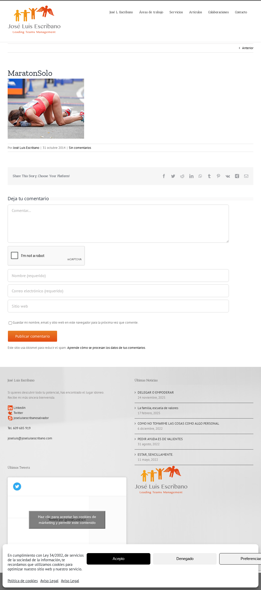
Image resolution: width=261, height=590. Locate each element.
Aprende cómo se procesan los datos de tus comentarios (106, 348)
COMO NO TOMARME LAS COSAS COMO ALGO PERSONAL (178, 423)
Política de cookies (23, 580)
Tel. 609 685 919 (19, 428)
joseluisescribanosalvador (31, 418)
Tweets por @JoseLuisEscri (67, 520)
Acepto (118, 558)
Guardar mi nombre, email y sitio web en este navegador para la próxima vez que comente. (75, 322)
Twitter (18, 413)
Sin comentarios (80, 148)
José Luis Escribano (26, 148)
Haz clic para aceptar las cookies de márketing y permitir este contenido (67, 520)
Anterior (247, 48)
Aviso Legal (49, 580)
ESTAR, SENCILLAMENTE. (155, 454)
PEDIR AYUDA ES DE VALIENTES (160, 439)
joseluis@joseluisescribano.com (30, 438)
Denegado (184, 558)
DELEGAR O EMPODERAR (156, 392)
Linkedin (19, 408)
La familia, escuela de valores (158, 408)
